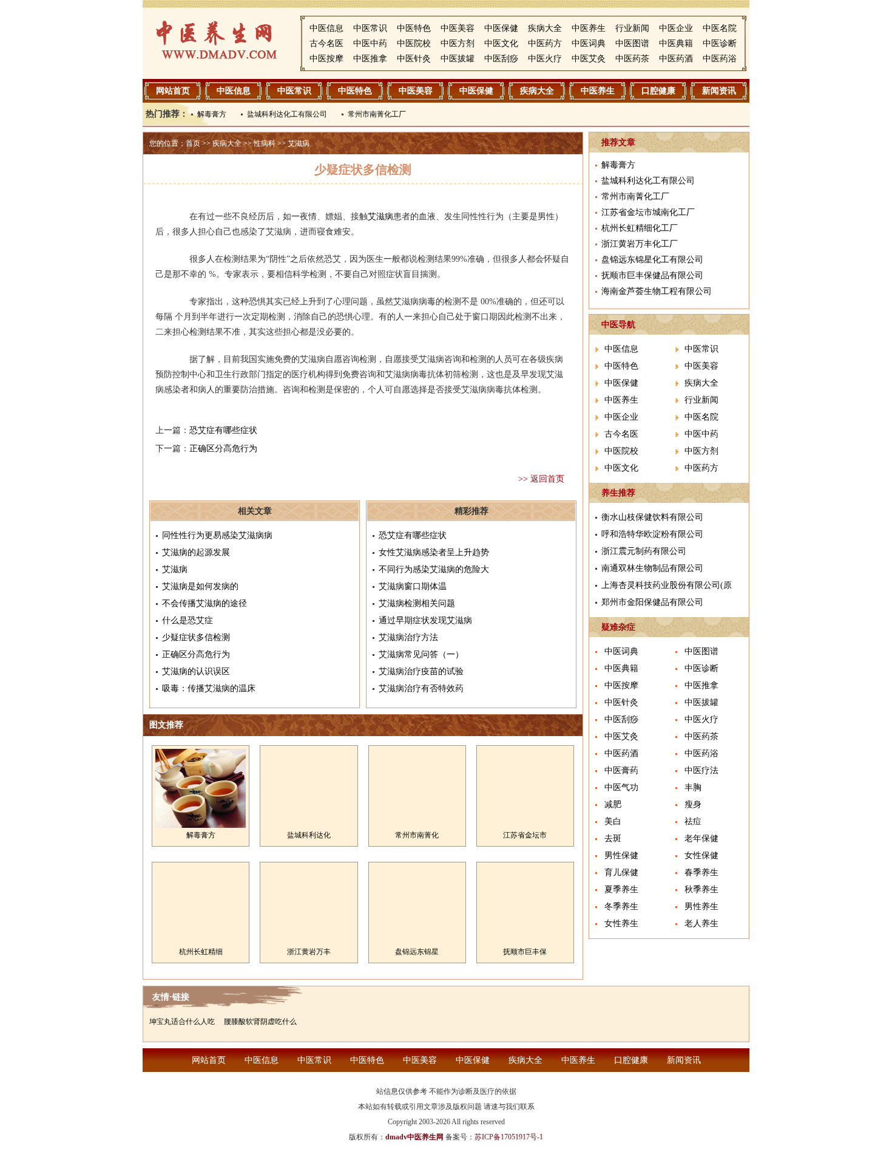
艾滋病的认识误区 (196, 671)
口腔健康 (658, 90)
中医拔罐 (458, 58)
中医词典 (589, 43)
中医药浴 (720, 58)
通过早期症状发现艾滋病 (425, 620)
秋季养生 (701, 889)
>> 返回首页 (541, 478)
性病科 (264, 143)
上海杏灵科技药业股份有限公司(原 (666, 585)
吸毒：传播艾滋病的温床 (208, 688)
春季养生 (701, 872)
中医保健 (501, 28)
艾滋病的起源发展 (196, 552)
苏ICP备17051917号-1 (509, 1137)
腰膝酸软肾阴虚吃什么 (260, 1021)
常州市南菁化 (417, 835)
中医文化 (501, 43)
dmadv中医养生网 (414, 1137)
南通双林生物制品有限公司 (652, 568)
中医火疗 (545, 58)
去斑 (612, 838)
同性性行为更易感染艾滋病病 (217, 535)
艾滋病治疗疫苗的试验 (421, 671)
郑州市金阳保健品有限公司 (652, 602)
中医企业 (676, 28)
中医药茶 (632, 58)
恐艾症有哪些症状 (223, 430)
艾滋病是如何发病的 (200, 586)
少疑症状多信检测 (196, 637)
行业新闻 (632, 28)
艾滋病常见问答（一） (421, 654)
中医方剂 (458, 43)
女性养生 (621, 923)
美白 (612, 821)
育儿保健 (621, 872)
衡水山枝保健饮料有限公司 (652, 517)
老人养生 (701, 923)
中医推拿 (370, 58)
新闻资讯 (719, 90)
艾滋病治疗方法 (408, 637)
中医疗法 (701, 770)
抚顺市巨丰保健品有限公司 (652, 275)
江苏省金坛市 (525, 835)
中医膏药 (621, 770)
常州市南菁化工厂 (377, 114)
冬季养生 (621, 906)
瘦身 (692, 804)
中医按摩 (326, 58)
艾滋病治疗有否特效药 (421, 688)
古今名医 (326, 43)
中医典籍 (676, 43)
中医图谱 (632, 43)
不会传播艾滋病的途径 (204, 603)
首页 (193, 143)
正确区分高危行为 (223, 448)
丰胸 (692, 787)
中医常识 (370, 28)
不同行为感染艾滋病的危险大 (434, 569)
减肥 (612, 804)
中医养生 (589, 28)
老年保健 (701, 838)
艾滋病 (298, 143)
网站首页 (173, 90)
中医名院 (720, 28)
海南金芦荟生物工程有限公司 (656, 291)
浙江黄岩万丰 (309, 951)
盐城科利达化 (309, 835)
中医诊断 (720, 43)
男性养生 (701, 906)
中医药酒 (676, 58)
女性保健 (701, 855)
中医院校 (414, 43)
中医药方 (545, 43)
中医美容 (458, 28)
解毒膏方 (211, 114)
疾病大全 (545, 28)
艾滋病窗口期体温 (413, 586)
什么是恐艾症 (187, 620)
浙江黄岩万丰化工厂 (639, 243)
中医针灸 (414, 58)
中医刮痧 (501, 58)
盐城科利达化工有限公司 (287, 114)
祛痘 (692, 821)
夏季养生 (621, 889)
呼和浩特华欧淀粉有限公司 (652, 534)
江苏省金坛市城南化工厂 (648, 212)
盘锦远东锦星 (417, 951)
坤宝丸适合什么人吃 (182, 1021)
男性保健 (621, 855)
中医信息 (326, 28)
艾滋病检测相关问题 (417, 603)
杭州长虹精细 (201, 951)
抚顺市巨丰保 (525, 951)
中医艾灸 (589, 58)
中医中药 (370, 43)
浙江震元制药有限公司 (643, 551)
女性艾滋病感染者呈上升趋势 (434, 552)
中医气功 (621, 787)
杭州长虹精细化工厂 (639, 228)
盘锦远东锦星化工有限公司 (652, 259)
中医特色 (414, 28)
